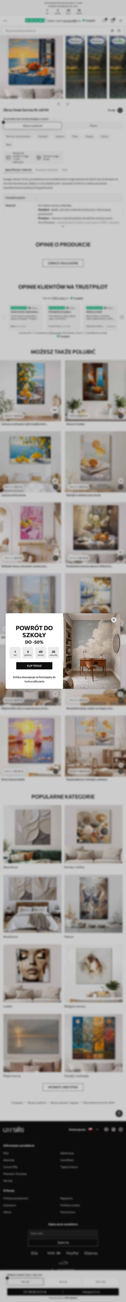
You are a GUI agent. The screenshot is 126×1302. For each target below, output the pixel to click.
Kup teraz (34, 665)
